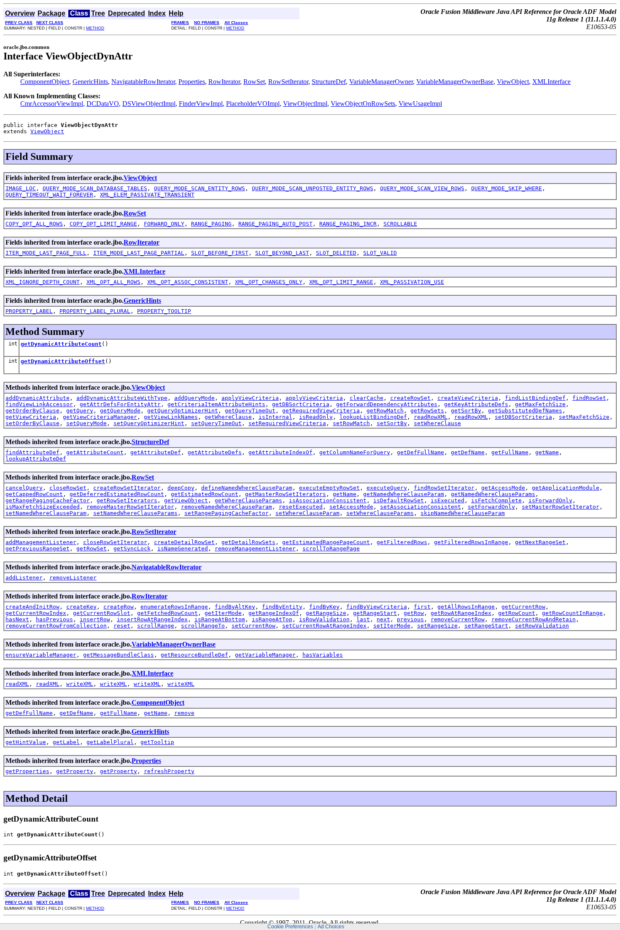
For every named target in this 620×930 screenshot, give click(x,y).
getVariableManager (265, 655)
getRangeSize (326, 613)
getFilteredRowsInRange (471, 542)
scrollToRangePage (331, 548)
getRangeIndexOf (273, 613)
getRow (414, 613)
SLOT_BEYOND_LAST (282, 253)
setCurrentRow (253, 626)
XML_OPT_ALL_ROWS (113, 282)
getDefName (468, 452)
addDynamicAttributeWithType (121, 398)
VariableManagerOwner (381, 81)
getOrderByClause (32, 410)
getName (547, 452)
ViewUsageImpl (420, 103)
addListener (24, 577)
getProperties (27, 771)
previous (410, 619)
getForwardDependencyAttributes (386, 404)
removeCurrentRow (458, 619)
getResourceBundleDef (194, 655)
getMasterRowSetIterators (285, 494)
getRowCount (516, 613)
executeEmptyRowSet (329, 488)
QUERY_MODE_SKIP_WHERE (506, 188)
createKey (81, 607)
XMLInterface (551, 81)
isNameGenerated (182, 548)
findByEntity (282, 607)
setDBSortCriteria (523, 417)
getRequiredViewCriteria (321, 410)
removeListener (73, 577)
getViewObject (186, 500)
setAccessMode (351, 507)
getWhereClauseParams (248, 500)
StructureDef (329, 81)
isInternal (275, 417)
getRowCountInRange (572, 613)
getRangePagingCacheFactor (47, 500)
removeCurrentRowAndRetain (533, 619)
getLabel (66, 742)
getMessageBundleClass (118, 655)
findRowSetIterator (444, 488)
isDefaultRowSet (398, 500)
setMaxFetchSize (584, 417)
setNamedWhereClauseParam (45, 513)
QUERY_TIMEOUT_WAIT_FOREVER (49, 194)
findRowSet (589, 398)
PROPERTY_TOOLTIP (164, 311)
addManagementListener (40, 542)
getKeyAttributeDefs (476, 404)
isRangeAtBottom (219, 619)
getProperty (74, 771)
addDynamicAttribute (37, 398)
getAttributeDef (155, 452)
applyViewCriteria (250, 398)
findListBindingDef (535, 398)
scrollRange (155, 626)
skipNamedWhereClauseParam (463, 513)
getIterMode (223, 613)
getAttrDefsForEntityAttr (120, 404)
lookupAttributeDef (35, 459)
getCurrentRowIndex (35, 613)
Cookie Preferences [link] (290, 927)
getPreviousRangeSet (37, 548)
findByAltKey (235, 607)
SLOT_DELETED (336, 253)
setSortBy (392, 423)
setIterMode (391, 626)
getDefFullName (420, 452)
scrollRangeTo (203, 626)
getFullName (509, 452)
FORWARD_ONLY (164, 224)
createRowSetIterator (127, 488)
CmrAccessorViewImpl (51, 103)
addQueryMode (194, 398)
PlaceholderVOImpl (253, 103)
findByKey (324, 607)
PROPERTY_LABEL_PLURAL (94, 311)
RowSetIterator (288, 81)
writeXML (79, 684)
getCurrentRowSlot (101, 613)
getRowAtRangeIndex (461, 613)
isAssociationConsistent (328, 500)
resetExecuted (301, 507)
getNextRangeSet (540, 542)
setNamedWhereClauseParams (135, 513)
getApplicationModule (565, 488)
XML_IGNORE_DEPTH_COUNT (42, 282)
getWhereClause (228, 417)
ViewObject (513, 81)
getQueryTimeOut (250, 410)
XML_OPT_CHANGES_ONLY (268, 282)
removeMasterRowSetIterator (130, 507)
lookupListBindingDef (373, 417)
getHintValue (25, 742)
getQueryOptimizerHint (182, 410)
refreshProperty (169, 771)
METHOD (95, 28)
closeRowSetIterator (115, 542)
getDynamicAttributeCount (61, 344)
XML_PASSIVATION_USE (412, 282)
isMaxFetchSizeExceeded (42, 507)
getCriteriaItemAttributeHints (216, 404)
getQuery (79, 410)
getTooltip (157, 742)
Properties (191, 81)
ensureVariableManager (40, 655)
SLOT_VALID (380, 253)
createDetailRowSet (184, 542)
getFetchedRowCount (167, 613)
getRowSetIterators (127, 500)
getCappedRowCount (34, 494)
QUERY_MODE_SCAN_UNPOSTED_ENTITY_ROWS (312, 188)
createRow (118, 607)
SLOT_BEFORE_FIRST (219, 253)
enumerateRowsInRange (174, 607)
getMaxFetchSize (540, 404)
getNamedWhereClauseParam (403, 494)
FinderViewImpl (201, 103)
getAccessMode (503, 488)
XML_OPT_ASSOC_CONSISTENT (187, 282)
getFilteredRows (402, 542)
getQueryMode (120, 410)
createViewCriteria (467, 398)
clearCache (366, 398)
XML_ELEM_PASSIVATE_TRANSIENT (147, 194)
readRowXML (430, 417)
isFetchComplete (496, 500)
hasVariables (322, 655)
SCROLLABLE (400, 224)
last (363, 619)
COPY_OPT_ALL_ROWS (34, 224)
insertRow (95, 619)
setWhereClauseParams (380, 513)
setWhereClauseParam (307, 513)
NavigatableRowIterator (143, 81)
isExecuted (447, 500)
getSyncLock (132, 548)
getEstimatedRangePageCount (326, 542)
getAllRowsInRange (466, 607)
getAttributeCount (95, 452)
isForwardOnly (550, 500)
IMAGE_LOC (20, 188)
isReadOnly (316, 417)
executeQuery (387, 488)
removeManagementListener (255, 548)
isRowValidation (324, 619)
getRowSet (91, 548)
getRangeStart (375, 613)
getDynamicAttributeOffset (63, 361)
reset (121, 626)
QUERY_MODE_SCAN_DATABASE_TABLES (95, 188)
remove (184, 713)
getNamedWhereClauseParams (493, 494)
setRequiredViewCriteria (287, 423)
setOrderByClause (32, 423)
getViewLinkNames (171, 417)
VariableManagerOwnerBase (454, 81)
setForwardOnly (491, 507)
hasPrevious (54, 619)
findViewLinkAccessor (39, 404)
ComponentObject (44, 81)
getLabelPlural (110, 742)
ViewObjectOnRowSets (363, 103)
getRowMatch (385, 410)
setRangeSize (437, 626)
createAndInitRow (32, 607)
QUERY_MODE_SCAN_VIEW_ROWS (422, 188)
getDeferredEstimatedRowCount (117, 494)
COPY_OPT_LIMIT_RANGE (103, 224)
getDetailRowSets (248, 542)
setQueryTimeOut (216, 423)
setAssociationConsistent (420, 507)
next (383, 619)
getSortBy (466, 410)
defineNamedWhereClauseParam (246, 488)
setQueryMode (86, 423)
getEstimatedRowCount (204, 494)
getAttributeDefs (215, 452)
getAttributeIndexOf (280, 452)
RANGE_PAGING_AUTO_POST (275, 224)
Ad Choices (331, 927)
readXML (17, 684)
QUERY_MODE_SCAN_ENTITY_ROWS (199, 188)
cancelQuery (24, 488)
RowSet (254, 81)
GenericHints (90, 81)
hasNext (17, 619)
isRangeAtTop (272, 619)
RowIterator (224, 81)
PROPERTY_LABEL (29, 311)
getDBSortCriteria (300, 404)
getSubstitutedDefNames (525, 410)
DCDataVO (102, 103)
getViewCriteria (30, 417)
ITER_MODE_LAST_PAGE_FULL (45, 253)
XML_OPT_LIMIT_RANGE (341, 282)
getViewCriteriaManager (100, 417)
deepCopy (180, 488)
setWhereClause (437, 423)
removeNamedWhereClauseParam (226, 507)
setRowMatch (351, 423)
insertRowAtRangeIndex (152, 619)
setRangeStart (486, 626)
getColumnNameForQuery (354, 452)
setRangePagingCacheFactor (226, 513)
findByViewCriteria (376, 607)
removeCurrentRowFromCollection (56, 626)
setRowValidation (542, 626)
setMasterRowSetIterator (560, 507)
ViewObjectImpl (305, 103)
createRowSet (410, 398)
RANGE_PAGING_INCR (348, 224)
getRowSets (427, 410)
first (422, 607)
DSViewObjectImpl (148, 103)
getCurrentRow (523, 607)
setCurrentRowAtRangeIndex (324, 626)
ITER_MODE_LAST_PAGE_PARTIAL (138, 253)
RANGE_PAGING (211, 224)
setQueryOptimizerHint (148, 423)
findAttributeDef (32, 452)
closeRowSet (67, 488)
